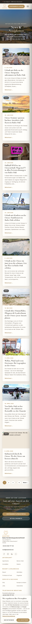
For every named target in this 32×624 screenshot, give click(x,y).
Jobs (3, 585)
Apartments (5, 561)
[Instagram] (8, 554)
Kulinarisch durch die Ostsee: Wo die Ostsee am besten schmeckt (15, 456)
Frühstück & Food (7, 575)
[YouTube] (15, 554)
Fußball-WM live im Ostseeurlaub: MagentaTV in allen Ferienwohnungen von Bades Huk (15, 169)
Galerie (18, 564)
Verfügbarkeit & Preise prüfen (16, 514)
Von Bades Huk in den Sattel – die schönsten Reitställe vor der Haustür (15, 408)
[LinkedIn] (11, 554)
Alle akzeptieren (23, 620)
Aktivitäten (19, 572)
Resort (4, 572)
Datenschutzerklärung (8, 616)
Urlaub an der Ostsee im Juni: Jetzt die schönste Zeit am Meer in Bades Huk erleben (16, 264)
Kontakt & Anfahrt (21, 582)
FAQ (3, 582)
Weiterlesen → (9, 90)
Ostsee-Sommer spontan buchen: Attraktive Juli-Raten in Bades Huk (14, 120)
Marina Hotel (20, 561)
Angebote (19, 575)
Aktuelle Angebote (16, 518)
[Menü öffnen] (28, 6)
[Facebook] (4, 554)
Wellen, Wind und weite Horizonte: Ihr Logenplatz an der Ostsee (15, 363)
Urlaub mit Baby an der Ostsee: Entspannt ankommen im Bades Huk (15, 72)
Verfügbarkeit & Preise (16, 6)
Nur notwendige (9, 620)
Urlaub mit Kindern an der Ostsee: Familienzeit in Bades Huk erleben (15, 217)
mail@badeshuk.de (7, 549)
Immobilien (5, 564)
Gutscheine (20, 585)
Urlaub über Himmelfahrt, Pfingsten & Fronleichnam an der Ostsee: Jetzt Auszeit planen (16, 314)
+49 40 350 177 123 (8, 546)
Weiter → (25, 482)
